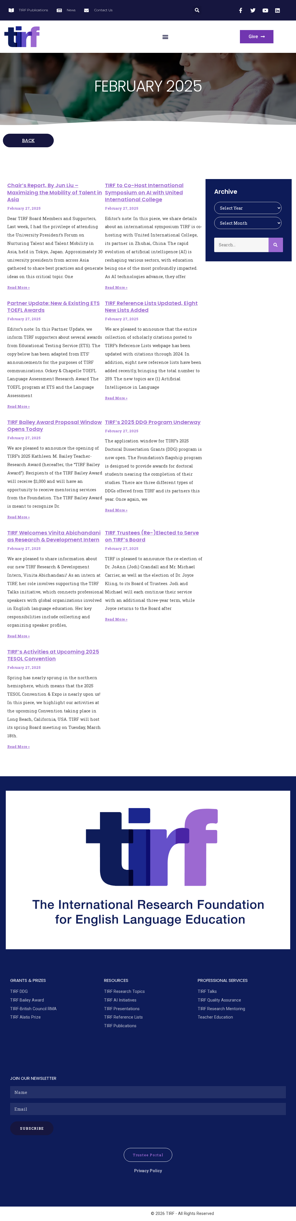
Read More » (18, 287)
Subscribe (32, 1128)
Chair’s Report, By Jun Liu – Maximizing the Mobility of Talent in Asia (54, 192)
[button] (197, 10)
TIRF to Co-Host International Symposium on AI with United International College (144, 192)
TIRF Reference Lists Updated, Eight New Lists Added (151, 306)
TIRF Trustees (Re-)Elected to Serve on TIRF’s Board (152, 536)
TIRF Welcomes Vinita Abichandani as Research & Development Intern (54, 536)
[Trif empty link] (241, 10)
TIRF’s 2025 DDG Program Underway (153, 422)
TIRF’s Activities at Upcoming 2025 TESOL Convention (53, 655)
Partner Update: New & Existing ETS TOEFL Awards (53, 306)
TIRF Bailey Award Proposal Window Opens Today (54, 425)
